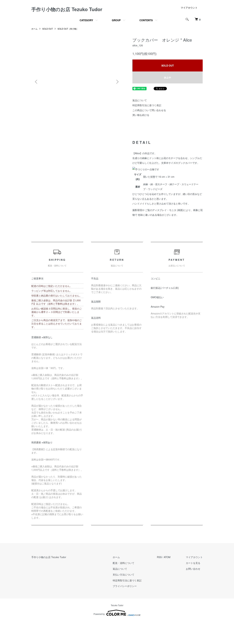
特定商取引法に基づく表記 (146, 105)
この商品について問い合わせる (149, 110)
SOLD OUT (47, 28)
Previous (36, 81)
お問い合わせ (193, 568)
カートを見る (193, 563)
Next (117, 81)
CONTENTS (146, 20)
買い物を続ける (140, 115)
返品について (139, 100)
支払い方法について (123, 574)
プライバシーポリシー (125, 586)
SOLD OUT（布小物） (68, 28)
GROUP (116, 20)
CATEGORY (86, 20)
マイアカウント (189, 7)
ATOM (167, 557)
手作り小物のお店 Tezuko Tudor (66, 9)
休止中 (167, 77)
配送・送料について (123, 563)
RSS (159, 557)
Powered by (99, 613)
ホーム (34, 28)
